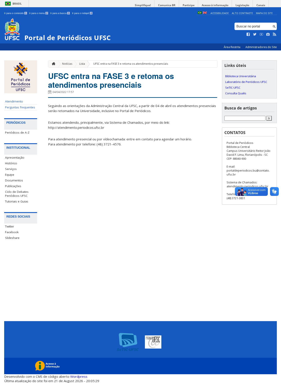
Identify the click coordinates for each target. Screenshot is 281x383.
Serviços (11, 169)
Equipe (9, 175)
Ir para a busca (59, 13)
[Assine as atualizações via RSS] (274, 34)
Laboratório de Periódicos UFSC (246, 82)
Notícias (67, 64)
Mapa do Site (264, 13)
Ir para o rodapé (82, 13)
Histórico (11, 163)
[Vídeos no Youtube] (261, 34)
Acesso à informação (215, 5)
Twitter (9, 226)
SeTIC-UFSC (232, 87)
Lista (82, 64)
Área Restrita (232, 47)
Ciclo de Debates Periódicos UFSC (17, 194)
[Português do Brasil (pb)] (200, 13)
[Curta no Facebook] (248, 34)
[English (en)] (205, 13)
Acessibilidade (220, 13)
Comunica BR (166, 5)
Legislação (242, 5)
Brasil (17, 3)
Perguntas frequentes (20, 107)
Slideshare (12, 238)
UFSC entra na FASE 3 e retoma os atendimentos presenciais (130, 64)
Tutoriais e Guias (16, 201)
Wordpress (78, 376)
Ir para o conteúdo (15, 13)
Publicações (13, 186)
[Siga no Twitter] (255, 34)
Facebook (12, 232)
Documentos (14, 180)
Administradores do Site (261, 47)
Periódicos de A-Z (17, 132)
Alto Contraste (242, 13)
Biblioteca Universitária (240, 76)
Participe (189, 5)
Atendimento (14, 101)
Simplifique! (143, 5)
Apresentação (14, 157)
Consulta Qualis (235, 93)
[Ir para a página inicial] (52, 64)
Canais (260, 5)
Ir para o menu (38, 13)
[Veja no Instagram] (268, 34)
